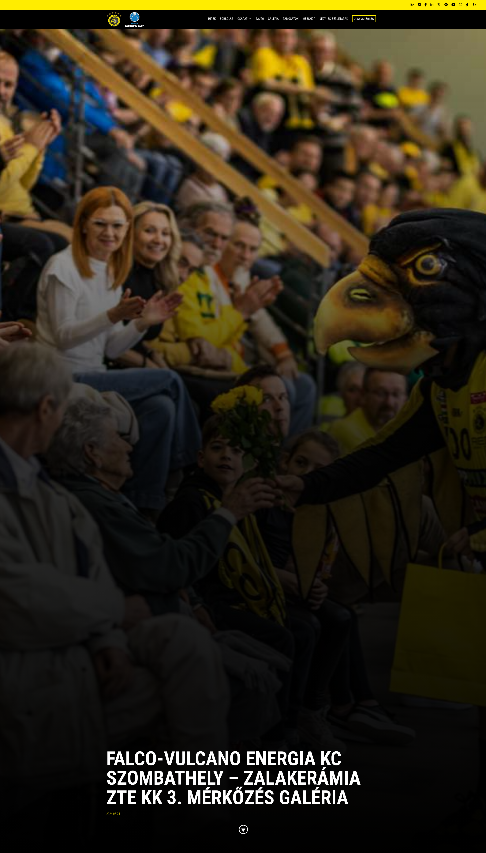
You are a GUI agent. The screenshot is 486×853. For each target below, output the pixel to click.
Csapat (242, 19)
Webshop (309, 19)
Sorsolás (226, 19)
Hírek (212, 19)
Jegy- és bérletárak (334, 19)
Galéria (273, 19)
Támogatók (290, 19)
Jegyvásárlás (364, 19)
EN (475, 5)
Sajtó (260, 19)
